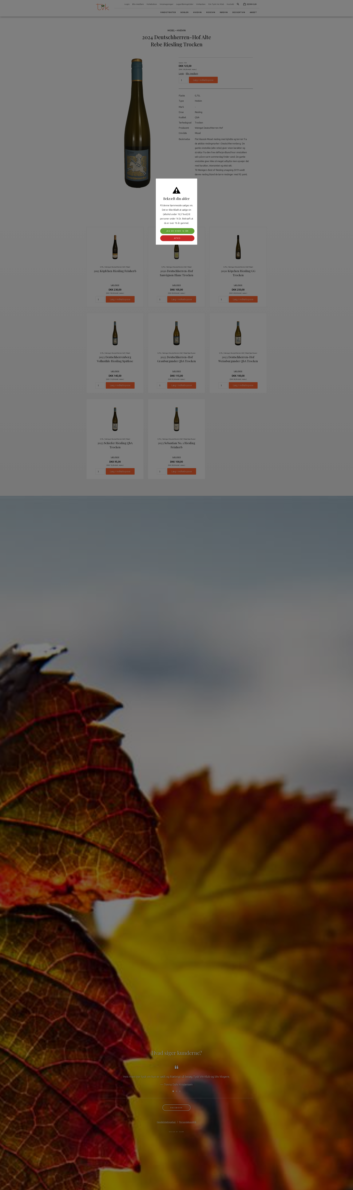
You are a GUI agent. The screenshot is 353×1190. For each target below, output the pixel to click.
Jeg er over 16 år (177, 231)
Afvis (177, 238)
